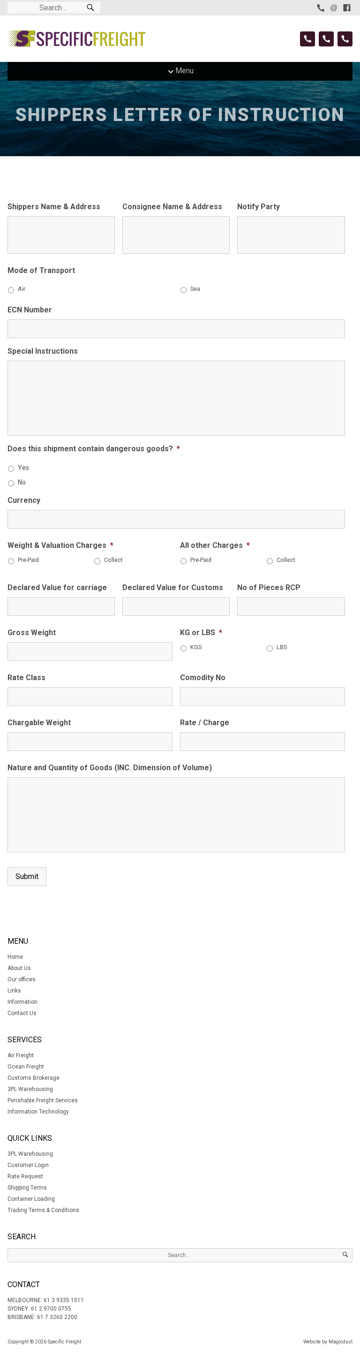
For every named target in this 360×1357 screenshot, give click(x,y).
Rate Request (25, 1176)
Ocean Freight (26, 1066)
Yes (23, 467)
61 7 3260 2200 (57, 1317)
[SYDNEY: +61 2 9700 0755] (326, 38)
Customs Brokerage (34, 1078)
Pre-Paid (28, 559)
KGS (196, 647)
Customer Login (28, 1165)
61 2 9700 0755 (51, 1308)
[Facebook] (346, 8)
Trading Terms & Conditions (43, 1210)
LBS (282, 647)
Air (21, 288)
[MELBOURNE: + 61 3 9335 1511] (307, 38)
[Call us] (320, 8)
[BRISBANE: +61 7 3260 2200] (345, 38)
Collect (113, 559)
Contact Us (22, 1013)
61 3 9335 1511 (64, 1300)
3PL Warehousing (30, 1089)
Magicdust (340, 1342)
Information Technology (38, 1111)
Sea (195, 288)
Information (23, 1002)
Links (14, 990)
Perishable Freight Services (43, 1100)
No (22, 482)
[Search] (90, 8)
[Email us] (333, 8)
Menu (185, 70)
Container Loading (31, 1199)
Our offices (22, 979)
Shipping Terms (27, 1187)
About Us (19, 968)
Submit (26, 876)
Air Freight (21, 1055)
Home (15, 957)
